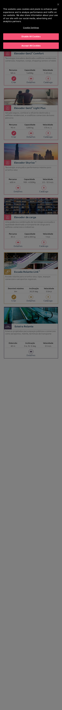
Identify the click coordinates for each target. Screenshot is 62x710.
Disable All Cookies (30, 36)
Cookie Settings (31, 27)
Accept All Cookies (31, 45)
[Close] (58, 4)
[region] (31, 25)
